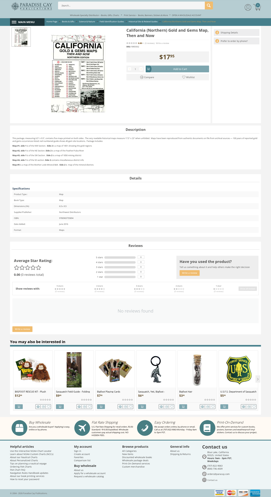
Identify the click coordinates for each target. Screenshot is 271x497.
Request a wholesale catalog (89, 476)
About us (78, 470)
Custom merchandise (133, 466)
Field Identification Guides (112, 21)
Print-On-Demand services (136, 463)
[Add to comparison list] (44, 406)
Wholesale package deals (135, 460)
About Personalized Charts (24, 460)
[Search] (209, 5)
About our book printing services (27, 476)
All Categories (129, 450)
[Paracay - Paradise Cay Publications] (31, 6)
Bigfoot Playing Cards (108, 391)
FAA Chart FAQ (17, 469)
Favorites (78, 457)
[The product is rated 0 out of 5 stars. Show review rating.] (45, 400)
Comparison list (82, 460)
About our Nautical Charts (23, 457)
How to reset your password (24, 479)
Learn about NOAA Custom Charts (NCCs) (31, 454)
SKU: (128, 46)
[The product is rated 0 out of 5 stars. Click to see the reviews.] (131, 43)
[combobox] (135, 5)
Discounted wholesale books (137, 457)
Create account (82, 454)
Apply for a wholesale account (90, 473)
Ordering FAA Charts (21, 466)
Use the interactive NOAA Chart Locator (30, 450)
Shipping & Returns (180, 454)
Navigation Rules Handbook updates (29, 472)
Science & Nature (87, 21)
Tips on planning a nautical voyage (28, 463)
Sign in (77, 450)
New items (127, 454)
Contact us (212, 480)
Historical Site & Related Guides (143, 21)
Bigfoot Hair (185, 391)
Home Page (51, 21)
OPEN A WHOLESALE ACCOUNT (186, 15)
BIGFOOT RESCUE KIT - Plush (30, 391)
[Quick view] (39, 406)
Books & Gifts (68, 21)
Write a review (162, 43)
